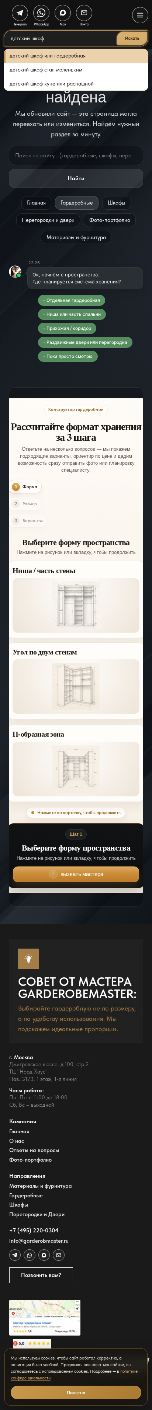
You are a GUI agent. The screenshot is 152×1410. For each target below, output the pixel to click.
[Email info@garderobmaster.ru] (58, 1255)
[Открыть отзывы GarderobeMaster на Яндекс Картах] (45, 1346)
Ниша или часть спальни (73, 314)
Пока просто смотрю (69, 356)
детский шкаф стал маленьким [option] (46, 69)
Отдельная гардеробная (73, 300)
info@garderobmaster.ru (39, 1241)
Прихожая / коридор (68, 328)
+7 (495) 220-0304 (33, 1230)
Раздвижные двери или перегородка (86, 342)
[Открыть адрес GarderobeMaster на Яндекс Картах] (45, 1318)
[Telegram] (15, 1255)
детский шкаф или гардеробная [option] (48, 55)
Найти (76, 178)
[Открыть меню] (140, 15)
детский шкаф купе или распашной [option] (52, 83)
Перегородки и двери (48, 220)
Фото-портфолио (109, 220)
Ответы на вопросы (34, 1150)
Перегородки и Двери (37, 1214)
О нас (16, 1141)
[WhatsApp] (29, 1255)
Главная (36, 202)
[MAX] (44, 1255)
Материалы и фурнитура (76, 237)
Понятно (76, 1392)
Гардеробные (77, 202)
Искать (132, 38)
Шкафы (116, 202)
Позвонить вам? (41, 1275)
